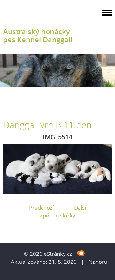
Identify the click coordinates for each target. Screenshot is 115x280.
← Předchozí (38, 207)
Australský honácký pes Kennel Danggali (37, 35)
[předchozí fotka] (13, 169)
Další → (83, 207)
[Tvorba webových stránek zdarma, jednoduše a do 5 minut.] (81, 253)
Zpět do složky (57, 215)
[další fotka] (101, 169)
